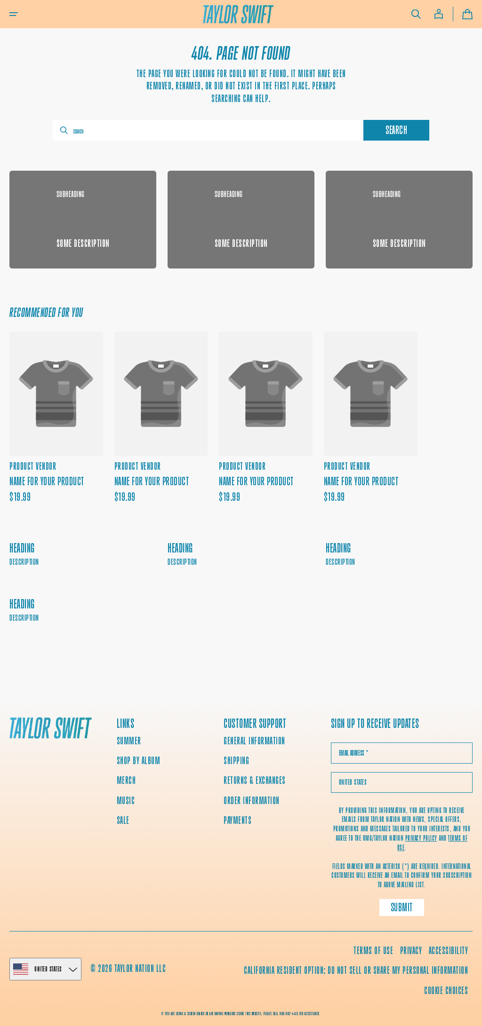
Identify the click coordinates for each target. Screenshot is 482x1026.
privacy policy (421, 838)
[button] (13, 14)
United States (48, 969)
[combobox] (207, 130)
